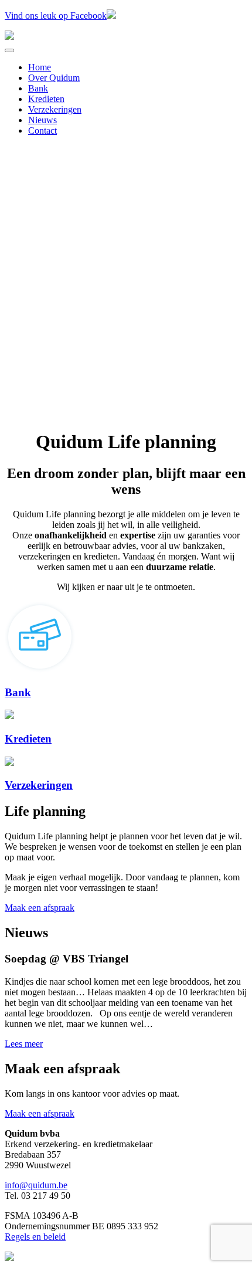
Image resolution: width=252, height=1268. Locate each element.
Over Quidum (54, 78)
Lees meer (24, 1044)
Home (39, 67)
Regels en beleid (35, 1237)
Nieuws (42, 120)
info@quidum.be (36, 1185)
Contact (42, 130)
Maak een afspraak (39, 908)
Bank (38, 88)
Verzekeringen (54, 109)
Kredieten (46, 99)
